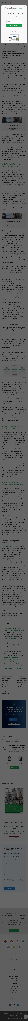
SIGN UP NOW (14, 25)
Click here (14, 30)
